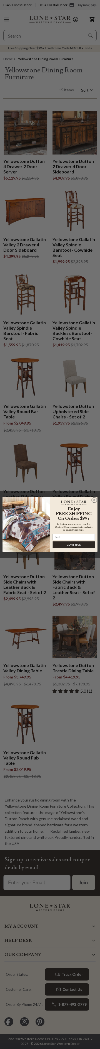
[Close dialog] (94, 500)
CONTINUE (74, 544)
